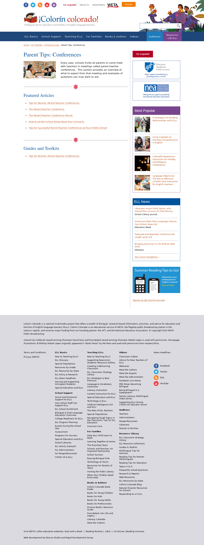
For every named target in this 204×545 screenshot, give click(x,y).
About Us (84, 5)
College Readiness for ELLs (69, 418)
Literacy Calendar (96, 519)
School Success (51, 45)
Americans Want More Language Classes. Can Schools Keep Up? (156, 222)
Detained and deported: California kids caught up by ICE (155, 235)
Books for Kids (94, 496)
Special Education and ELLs (69, 388)
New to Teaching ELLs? (66, 356)
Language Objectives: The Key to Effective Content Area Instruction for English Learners (165, 180)
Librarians (124, 424)
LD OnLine (119, 531)
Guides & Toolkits (128, 447)
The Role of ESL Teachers (100, 410)
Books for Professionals (99, 504)
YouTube (47, 5)
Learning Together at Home (101, 441)
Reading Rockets (94, 531)
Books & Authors (115, 36)
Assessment (61, 432)
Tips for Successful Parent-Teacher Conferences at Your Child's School (68, 128)
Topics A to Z (125, 466)
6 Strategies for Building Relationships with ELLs (165, 119)
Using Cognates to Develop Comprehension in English (165, 140)
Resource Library (172, 36)
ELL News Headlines (65, 378)
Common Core (94, 426)
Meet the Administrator (131, 377)
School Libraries (63, 442)
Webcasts (124, 366)
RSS (40, 5)
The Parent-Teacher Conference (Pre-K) (51, 115)
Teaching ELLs (74, 36)
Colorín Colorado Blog (130, 484)
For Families (94, 36)
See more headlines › (147, 257)
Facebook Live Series (130, 380)
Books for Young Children (100, 493)
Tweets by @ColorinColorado (149, 300)
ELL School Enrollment (66, 409)
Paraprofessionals (128, 421)
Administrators (127, 417)
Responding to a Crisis (130, 494)
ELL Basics (31, 36)
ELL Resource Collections (132, 443)
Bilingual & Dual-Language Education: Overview (69, 414)
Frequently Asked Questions (133, 470)
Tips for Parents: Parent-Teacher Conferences (54, 103)
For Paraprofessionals (66, 453)
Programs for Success (66, 435)
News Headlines (162, 352)
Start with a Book (73, 531)
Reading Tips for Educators (133, 463)
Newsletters (99, 5)
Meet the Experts (128, 373)
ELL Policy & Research (66, 374)
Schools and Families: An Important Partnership (100, 449)
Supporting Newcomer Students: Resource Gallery (101, 361)
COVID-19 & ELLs (64, 457)
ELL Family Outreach (65, 446)
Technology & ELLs (96, 401)
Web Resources (127, 477)
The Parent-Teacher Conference (46, 109)
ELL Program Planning (66, 422)
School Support (51, 36)
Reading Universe (135, 531)
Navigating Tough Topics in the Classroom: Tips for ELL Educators (101, 420)
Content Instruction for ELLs (101, 394)
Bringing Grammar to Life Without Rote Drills (155, 245)
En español (69, 5)
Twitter (33, 5)
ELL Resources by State (67, 371)
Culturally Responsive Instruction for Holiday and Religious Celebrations (164, 160)
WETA (113, 5)
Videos (134, 36)
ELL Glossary (61, 360)
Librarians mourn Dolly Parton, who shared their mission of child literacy (154, 210)
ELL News (142, 202)
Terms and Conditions (35, 352)
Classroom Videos (128, 356)
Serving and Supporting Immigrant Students (67, 383)
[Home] (63, 21)
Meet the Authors (96, 523)
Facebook (26, 5)
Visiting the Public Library (100, 471)
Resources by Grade (65, 367)
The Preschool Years (97, 445)
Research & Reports (129, 473)
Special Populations (65, 364)
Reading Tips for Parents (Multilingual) (131, 458)
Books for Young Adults (99, 500)
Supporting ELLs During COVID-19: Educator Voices (133, 403)
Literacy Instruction (97, 390)
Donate (128, 4)
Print (54, 5)
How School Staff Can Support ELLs (66, 404)
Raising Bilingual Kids (98, 458)
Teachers (123, 414)
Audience (155, 36)
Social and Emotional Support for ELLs (66, 398)
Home (26, 45)
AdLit (107, 531)
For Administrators (64, 450)
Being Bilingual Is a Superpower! (129, 391)
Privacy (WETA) (31, 357)
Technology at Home (97, 462)
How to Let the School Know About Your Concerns (56, 121)
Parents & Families (128, 428)
